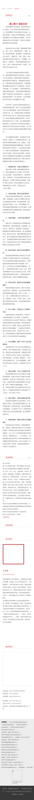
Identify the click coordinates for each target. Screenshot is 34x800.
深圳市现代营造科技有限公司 (9, 747)
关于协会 (9, 8)
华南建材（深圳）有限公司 (22, 737)
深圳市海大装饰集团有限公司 (9, 767)
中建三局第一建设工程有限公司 (9, 755)
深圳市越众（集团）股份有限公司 (10, 740)
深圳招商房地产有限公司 (7, 729)
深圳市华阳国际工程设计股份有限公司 (11, 735)
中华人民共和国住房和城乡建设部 (18, 722)
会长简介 (17, 8)
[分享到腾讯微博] (21, 798)
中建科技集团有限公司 (7, 737)
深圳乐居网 (30, 767)
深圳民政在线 (4, 727)
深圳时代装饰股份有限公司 (8, 752)
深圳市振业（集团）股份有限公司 (10, 732)
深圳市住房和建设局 (21, 724)
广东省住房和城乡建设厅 (7, 724)
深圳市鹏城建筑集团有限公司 (9, 742)
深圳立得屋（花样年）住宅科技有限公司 (11, 762)
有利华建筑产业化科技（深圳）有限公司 (11, 765)
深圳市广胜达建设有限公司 (8, 760)
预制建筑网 (22, 767)
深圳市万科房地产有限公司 (17, 727)
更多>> (29, 15)
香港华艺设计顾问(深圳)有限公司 (9, 750)
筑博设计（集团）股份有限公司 (9, 757)
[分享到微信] (13, 798)
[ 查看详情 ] (6, 517)
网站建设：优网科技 (17, 794)
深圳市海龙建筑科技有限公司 (9, 745)
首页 (4, 8)
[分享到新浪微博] (17, 798)
